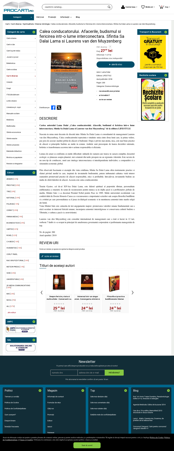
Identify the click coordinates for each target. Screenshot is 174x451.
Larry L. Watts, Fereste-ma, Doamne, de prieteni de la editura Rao (148, 419)
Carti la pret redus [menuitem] (13, 51)
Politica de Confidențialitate (15, 409)
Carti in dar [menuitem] (11, 44)
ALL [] (11, 306)
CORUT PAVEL (12, 254)
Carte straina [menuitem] (11, 38)
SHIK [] (11, 273)
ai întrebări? (104, 95)
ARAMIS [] (12, 179)
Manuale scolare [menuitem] (13, 113)
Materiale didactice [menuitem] (14, 151)
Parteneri (50, 433)
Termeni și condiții (12, 397)
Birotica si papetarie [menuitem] (14, 157)
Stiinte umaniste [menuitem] (13, 145)
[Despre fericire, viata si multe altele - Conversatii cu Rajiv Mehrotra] (59, 282)
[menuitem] (18, 17)
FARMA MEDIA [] (15, 217)
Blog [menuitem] (78, 17)
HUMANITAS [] (14, 248)
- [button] (34, 32)
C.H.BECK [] (13, 242)
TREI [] (11, 191)
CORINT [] (12, 210)
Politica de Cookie (157, 437)
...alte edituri (11, 312)
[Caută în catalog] (109, 7)
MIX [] (11, 294)
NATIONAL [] (13, 198)
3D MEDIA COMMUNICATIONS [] (18, 286)
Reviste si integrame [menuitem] (14, 164)
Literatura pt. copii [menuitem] (14, 107)
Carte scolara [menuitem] (12, 69)
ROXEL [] (12, 235)
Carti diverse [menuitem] (12, 76)
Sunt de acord (87, 445)
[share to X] (59, 107)
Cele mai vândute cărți (98, 397)
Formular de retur (54, 403)
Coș (165, 6)
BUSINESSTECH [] (16, 223)
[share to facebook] (53, 107)
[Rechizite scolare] (153, 120)
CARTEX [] (12, 229)
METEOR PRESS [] (15, 267)
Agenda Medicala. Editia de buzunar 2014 (149, 405)
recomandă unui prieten (109, 91)
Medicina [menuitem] (10, 120)
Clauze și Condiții (26, 440)
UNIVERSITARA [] (15, 279)
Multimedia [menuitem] (11, 126)
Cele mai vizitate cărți (98, 409)
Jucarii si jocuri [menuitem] (12, 57)
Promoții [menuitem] (52, 17)
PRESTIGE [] (13, 185)
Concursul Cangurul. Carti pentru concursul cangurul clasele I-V (149, 427)
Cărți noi (50, 409)
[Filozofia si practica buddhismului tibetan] (115, 282)
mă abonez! (114, 372)
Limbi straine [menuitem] (12, 101)
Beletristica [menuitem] (11, 63)
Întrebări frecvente (12, 427)
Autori (49, 427)
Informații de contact (55, 397)
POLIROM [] (13, 204)
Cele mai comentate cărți (100, 403)
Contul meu (130, 7)
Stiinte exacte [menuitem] (12, 138)
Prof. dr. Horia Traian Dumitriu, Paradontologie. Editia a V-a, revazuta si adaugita (151, 398)
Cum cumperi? (10, 415)
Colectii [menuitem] (9, 82)
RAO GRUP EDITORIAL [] (18, 260)
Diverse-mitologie (112, 86)
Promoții (50, 415)
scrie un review (105, 99)
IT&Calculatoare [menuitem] (13, 95)
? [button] (110, 46)
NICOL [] (11, 300)
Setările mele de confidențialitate (103, 415)
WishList (149, 7)
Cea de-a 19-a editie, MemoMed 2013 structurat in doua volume (147, 412)
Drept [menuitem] (9, 88)
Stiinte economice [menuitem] (14, 132)
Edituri (49, 421)
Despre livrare (10, 421)
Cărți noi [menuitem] (40, 17)
